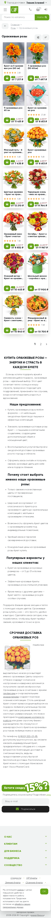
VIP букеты (31, 878)
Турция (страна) (35, 3)
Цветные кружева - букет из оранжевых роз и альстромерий (13, 193)
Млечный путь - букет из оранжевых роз (13, 151)
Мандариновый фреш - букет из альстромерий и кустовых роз (37, 319)
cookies (20, 890)
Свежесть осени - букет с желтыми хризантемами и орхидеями (13, 319)
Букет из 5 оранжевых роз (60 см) (13, 67)
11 (42, 325)
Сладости (15, 878)
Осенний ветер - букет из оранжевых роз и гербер (13, 277)
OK (44, 891)
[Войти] (45, 10)
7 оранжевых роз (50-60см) (37, 67)
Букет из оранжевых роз (37, 109)
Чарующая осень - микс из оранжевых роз (37, 193)
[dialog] (30, 10)
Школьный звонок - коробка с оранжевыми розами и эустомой (37, 277)
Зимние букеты (12, 883)
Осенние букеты (34, 883)
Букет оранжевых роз (37, 151)
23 (42, 115)
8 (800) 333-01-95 (27, 736)
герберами (9, 693)
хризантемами (11, 697)
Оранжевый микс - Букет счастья (13, 235)
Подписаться (28, 809)
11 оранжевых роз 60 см (13, 109)
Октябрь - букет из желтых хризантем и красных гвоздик (37, 235)
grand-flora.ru (37, 915)
